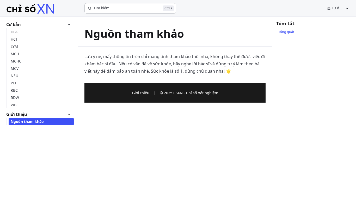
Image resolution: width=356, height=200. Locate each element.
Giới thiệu (140, 92)
